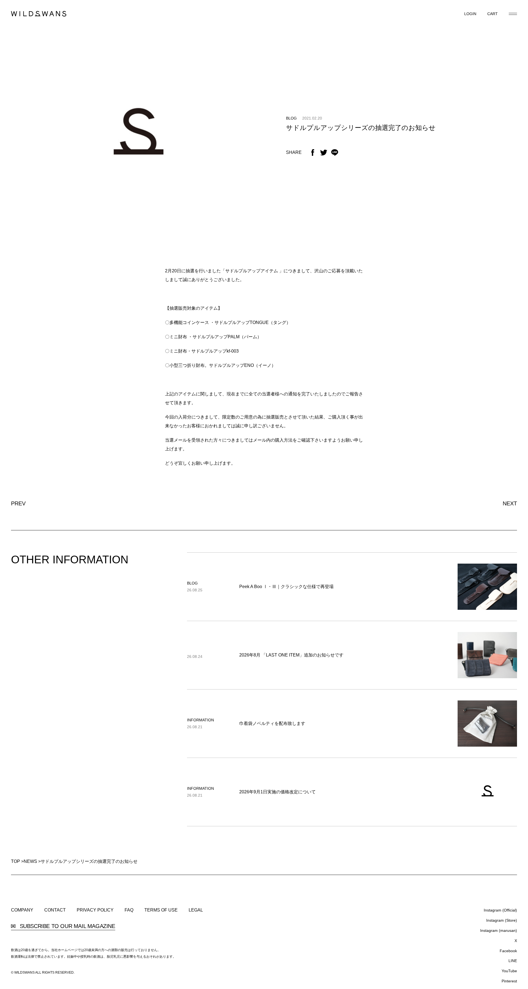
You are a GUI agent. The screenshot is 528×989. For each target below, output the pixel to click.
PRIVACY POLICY (95, 910)
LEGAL (196, 910)
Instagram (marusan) (498, 930)
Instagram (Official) (500, 910)
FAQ (129, 910)
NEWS (30, 861)
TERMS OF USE (161, 910)
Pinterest (509, 981)
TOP (15, 861)
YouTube (509, 971)
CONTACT (55, 910)
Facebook (508, 951)
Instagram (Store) (501, 920)
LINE (512, 960)
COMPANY (22, 910)
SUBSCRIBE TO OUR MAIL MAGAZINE (66, 926)
